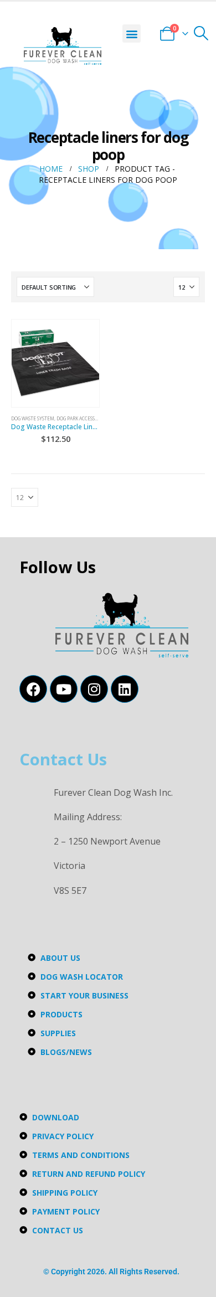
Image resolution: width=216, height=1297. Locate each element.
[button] (131, 33)
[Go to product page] (55, 363)
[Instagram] (94, 689)
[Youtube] (64, 689)
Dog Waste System (32, 418)
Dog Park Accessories (81, 418)
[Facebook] (33, 689)
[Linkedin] (124, 689)
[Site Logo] (62, 46)
